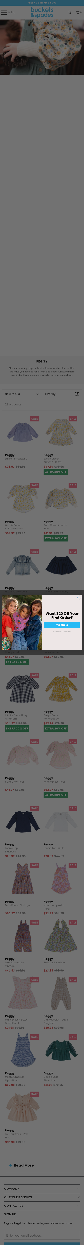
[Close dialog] (79, 597)
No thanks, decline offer (62, 631)
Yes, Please (62, 624)
